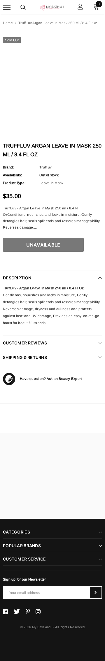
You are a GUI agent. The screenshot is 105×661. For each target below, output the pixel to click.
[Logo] (51, 6)
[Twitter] (17, 611)
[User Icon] (80, 7)
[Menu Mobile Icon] (6, 7)
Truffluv (45, 167)
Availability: (12, 175)
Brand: (8, 167)
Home (8, 23)
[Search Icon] (23, 7)
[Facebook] (5, 611)
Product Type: (14, 183)
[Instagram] (38, 611)
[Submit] (96, 592)
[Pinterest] (28, 611)
